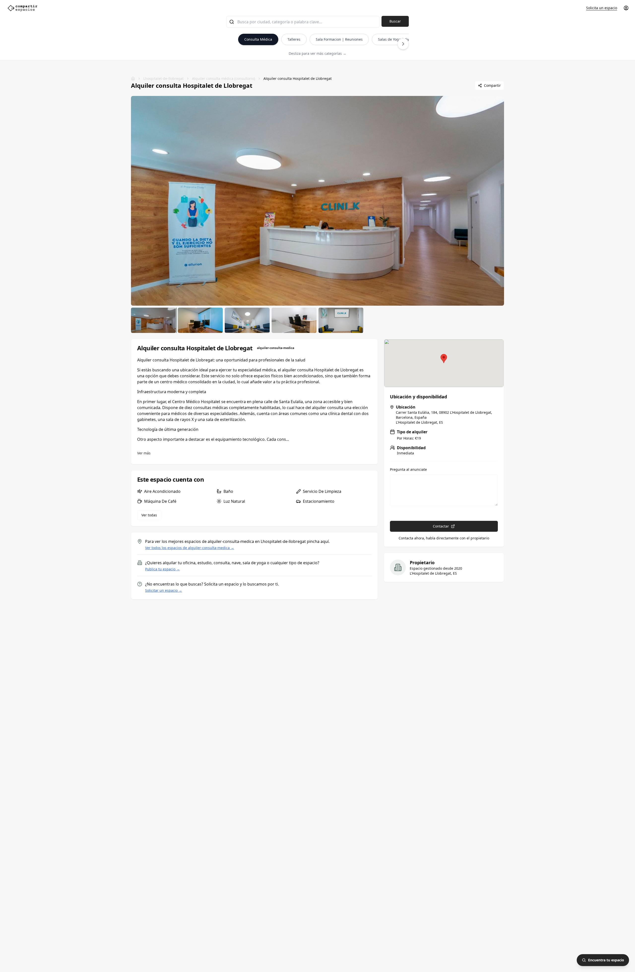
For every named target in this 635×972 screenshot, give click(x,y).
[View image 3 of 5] (247, 320)
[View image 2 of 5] (200, 320)
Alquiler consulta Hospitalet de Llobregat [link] (297, 78)
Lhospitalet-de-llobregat (163, 78)
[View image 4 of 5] (294, 320)
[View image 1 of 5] (153, 320)
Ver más (144, 453)
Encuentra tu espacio (606, 960)
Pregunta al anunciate (408, 469)
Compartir (492, 85)
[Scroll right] (403, 44)
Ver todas (149, 515)
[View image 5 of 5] (340, 320)
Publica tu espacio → (162, 569)
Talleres (293, 39)
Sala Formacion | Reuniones (339, 39)
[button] (444, 358)
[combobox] (303, 22)
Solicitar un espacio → (163, 590)
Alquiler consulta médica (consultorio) (223, 78)
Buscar (395, 21)
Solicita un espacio (601, 7)
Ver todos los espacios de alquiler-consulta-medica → (189, 547)
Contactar (441, 526)
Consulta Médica (258, 39)
